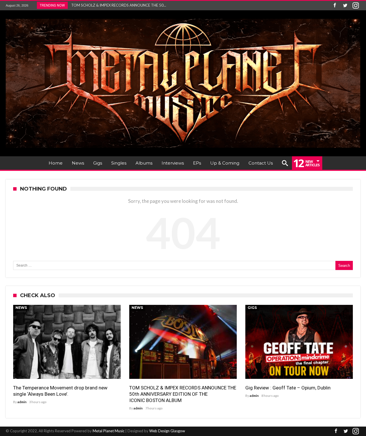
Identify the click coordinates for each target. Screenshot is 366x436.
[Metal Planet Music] (183, 19)
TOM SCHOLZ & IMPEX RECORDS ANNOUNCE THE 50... (117, 5)
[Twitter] (345, 5)
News (21, 307)
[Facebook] (334, 5)
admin (22, 402)
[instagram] (355, 5)
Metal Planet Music (108, 431)
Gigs (252, 307)
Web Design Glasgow (167, 431)
